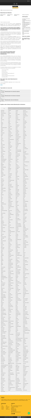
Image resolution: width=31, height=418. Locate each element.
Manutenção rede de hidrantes (11, 99)
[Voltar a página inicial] (15, 7)
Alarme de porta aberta (25, 30)
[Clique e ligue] (14, 4)
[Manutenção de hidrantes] (3, 17)
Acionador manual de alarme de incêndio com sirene (26, 22)
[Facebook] (14, 413)
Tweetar (1, 84)
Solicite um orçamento (25, 14)
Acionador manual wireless (26, 27)
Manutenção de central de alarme (12, 91)
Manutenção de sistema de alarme (12, 95)
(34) (25, 38)
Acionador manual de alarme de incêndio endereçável (26, 24)
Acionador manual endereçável (25, 26)
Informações (25, 16)
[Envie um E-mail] (17, 4)
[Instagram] (11, 413)
